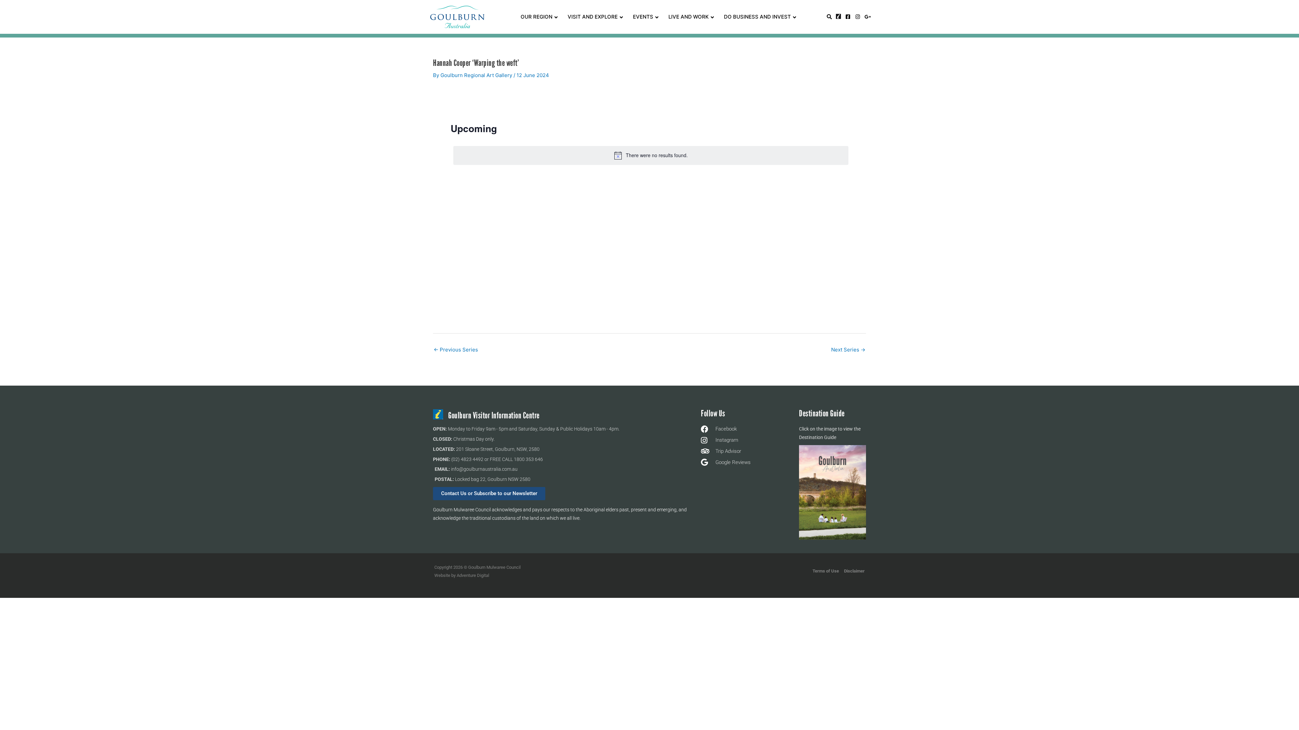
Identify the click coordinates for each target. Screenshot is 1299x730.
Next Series (848, 349)
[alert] (650, 155)
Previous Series (456, 349)
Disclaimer (854, 571)
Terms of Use (826, 571)
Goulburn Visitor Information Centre (494, 415)
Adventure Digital (473, 575)
